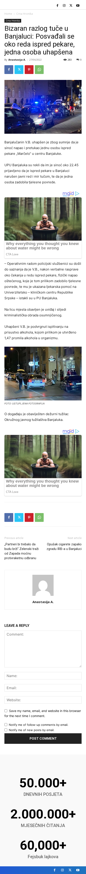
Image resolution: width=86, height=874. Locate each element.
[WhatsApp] (39, 69)
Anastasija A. (17, 59)
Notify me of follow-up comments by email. (38, 724)
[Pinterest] (29, 69)
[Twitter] (70, 5)
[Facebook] (57, 5)
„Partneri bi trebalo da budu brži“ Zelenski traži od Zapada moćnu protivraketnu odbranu (21, 551)
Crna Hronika (24, 14)
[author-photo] (43, 596)
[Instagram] (64, 5)
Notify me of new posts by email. (31, 730)
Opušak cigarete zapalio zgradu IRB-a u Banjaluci (64, 546)
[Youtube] (77, 5)
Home (8, 14)
